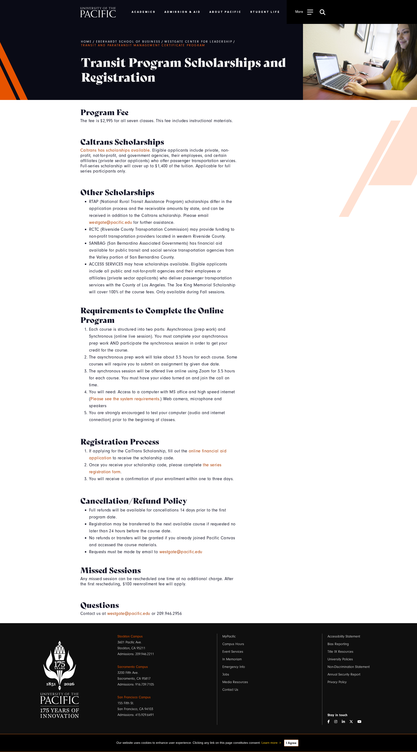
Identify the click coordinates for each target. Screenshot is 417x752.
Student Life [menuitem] (265, 11)
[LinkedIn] (345, 722)
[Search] (322, 12)
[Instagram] (337, 722)
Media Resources (235, 682)
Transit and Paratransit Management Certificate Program (143, 45)
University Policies (340, 659)
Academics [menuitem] (144, 11)
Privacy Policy (337, 682)
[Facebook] (330, 722)
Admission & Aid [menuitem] (182, 11)
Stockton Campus (130, 636)
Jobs (225, 674)
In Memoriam (232, 659)
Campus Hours (233, 644)
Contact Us (230, 690)
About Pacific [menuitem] (225, 11)
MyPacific (229, 636)
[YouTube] (361, 722)
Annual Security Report (344, 674)
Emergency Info (233, 667)
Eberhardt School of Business (128, 41)
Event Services (232, 652)
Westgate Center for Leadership (198, 41)
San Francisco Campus (134, 697)
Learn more (269, 742)
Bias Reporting (338, 644)
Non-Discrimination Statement (349, 667)
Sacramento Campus (132, 667)
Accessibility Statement (344, 636)
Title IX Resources (340, 652)
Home (86, 41)
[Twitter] (352, 722)
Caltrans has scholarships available (115, 150)
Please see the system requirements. (125, 398)
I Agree (291, 743)
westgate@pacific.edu (110, 222)
